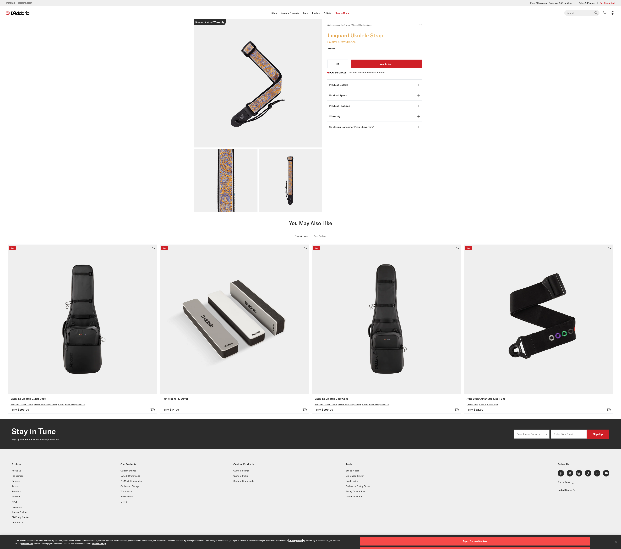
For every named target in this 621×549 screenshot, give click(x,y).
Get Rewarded (607, 3)
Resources (17, 506)
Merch (123, 501)
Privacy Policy (295, 540)
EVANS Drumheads (130, 475)
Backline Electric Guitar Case (28, 398)
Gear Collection (354, 496)
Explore (316, 12)
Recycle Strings (19, 512)
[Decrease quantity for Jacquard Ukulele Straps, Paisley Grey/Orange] (331, 64)
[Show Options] (546, 434)
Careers (16, 481)
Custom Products (290, 12)
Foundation (17, 475)
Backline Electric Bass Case (331, 398)
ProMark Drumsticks (131, 481)
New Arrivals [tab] (301, 236)
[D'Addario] (17, 13)
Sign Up (598, 434)
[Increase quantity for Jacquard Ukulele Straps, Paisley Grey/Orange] (344, 64)
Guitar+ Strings (128, 470)
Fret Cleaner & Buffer (175, 398)
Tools (305, 12)
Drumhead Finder (355, 475)
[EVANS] (10, 3)
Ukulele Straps (365, 25)
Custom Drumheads (243, 481)
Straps (355, 25)
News (14, 501)
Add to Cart (386, 63)
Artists (327, 12)
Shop (274, 12)
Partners (16, 496)
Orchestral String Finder (358, 486)
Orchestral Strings (129, 486)
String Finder (352, 470)
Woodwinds (126, 491)
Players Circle (342, 12)
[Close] (615, 541)
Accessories (126, 496)
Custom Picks (240, 475)
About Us (16, 470)
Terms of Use (27, 543)
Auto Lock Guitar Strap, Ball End (486, 398)
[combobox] (531, 434)
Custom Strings (241, 470)
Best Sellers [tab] (320, 236)
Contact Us (17, 522)
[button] (420, 25)
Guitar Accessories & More (338, 25)
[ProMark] (25, 3)
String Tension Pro (355, 491)
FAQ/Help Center (20, 517)
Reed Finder (352, 481)
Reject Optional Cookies (475, 541)
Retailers (16, 491)
